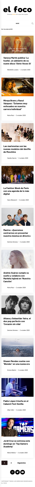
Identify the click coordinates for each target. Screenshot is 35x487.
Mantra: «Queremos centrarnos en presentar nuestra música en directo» (17, 233)
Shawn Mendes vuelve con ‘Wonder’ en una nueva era (16, 362)
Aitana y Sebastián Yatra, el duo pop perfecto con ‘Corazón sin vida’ (17, 321)
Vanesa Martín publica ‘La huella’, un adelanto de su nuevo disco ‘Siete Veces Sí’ (17, 60)
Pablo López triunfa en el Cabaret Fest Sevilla (15, 402)
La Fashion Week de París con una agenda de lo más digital (16, 191)
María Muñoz (11, 453)
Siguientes (21, 463)
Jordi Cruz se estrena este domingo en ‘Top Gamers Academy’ (16, 443)
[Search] (33, 23)
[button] (17, 23)
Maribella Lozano (12, 70)
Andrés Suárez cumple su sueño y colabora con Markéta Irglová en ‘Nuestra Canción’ (16, 277)
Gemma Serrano (12, 242)
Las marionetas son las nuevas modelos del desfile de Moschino (17, 149)
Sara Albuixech (12, 200)
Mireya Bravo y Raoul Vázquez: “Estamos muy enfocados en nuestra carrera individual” (15, 104)
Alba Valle (10, 410)
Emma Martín (11, 370)
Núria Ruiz (10, 115)
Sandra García (11, 158)
